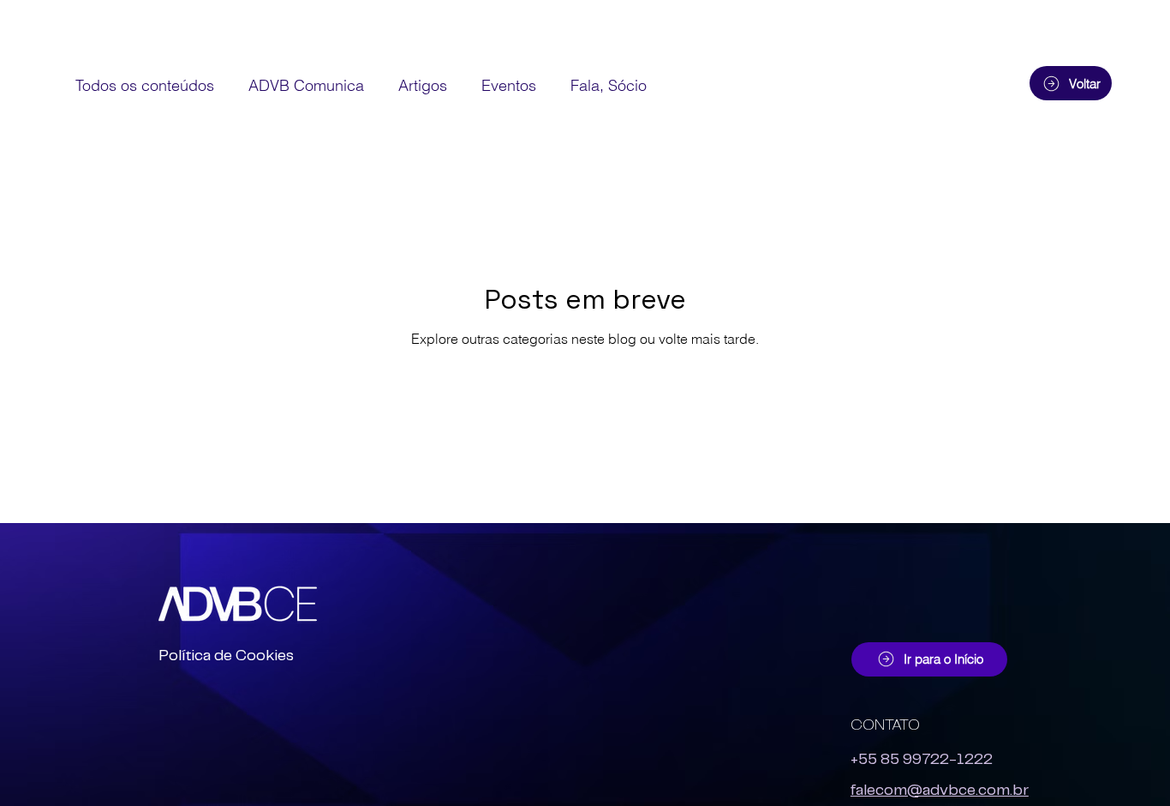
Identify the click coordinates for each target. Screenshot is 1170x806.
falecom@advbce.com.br (940, 790)
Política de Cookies (226, 656)
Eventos (508, 85)
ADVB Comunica (306, 85)
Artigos (422, 85)
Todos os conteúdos (144, 85)
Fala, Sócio (608, 85)
